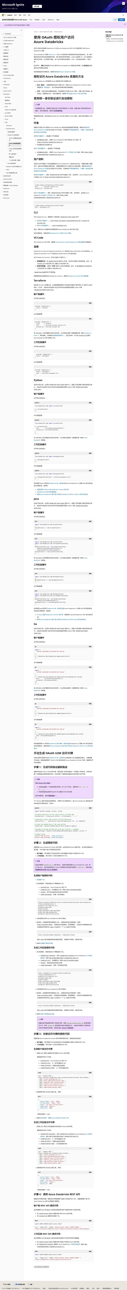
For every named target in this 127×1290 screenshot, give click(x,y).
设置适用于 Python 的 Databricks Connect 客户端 (52, 489)
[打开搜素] (123, 15)
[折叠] (21, 30)
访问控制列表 (58, 111)
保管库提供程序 (58, 335)
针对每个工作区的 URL (48, 195)
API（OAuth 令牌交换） (66, 1028)
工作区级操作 (41, 148)
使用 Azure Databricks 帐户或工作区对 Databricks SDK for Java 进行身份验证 (61, 619)
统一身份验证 (46, 87)
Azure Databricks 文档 (46, 32)
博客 (87, 1288)
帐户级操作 (40, 136)
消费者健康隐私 (106, 1288)
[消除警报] (123, 3)
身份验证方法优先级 (40, 132)
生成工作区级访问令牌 (47, 1014)
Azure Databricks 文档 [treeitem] (9, 37)
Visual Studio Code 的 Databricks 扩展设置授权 (71, 242)
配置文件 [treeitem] (11, 157)
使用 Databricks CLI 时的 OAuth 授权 (59, 233)
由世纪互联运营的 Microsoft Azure (58, 1288)
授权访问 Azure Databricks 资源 (65, 72)
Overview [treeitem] (7, 97)
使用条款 (116, 1288)
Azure (35, 32)
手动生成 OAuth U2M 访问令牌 (76, 94)
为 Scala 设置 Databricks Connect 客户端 (50, 615)
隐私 (44, 1288)
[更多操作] (91, 31)
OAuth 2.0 (51, 54)
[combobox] (12, 33)
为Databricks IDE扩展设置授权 (46, 492)
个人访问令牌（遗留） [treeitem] (15, 160)
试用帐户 (121, 20)
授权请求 (52, 796)
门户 (115, 20)
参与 (93, 1288)
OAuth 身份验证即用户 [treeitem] (14, 144)
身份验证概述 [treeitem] (11, 132)
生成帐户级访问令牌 (46, 943)
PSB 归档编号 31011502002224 (30, 1288)
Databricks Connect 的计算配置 (78, 276)
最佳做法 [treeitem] (7, 100)
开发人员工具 (58, 32)
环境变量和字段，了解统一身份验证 (80, 130)
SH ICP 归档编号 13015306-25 (10, 1288)
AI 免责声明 (74, 1288)
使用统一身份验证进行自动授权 (114, 39)
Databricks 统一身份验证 (57, 483)
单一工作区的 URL (71, 152)
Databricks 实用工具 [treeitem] (10, 110)
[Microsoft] (3, 15)
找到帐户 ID (40, 880)
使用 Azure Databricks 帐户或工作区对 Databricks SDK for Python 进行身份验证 (62, 494)
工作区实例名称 (75, 1244)
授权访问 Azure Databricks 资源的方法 (114, 35)
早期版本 (81, 1288)
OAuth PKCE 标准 (44, 783)
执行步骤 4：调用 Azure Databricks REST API (54, 1118)
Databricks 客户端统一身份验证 (59, 743)
